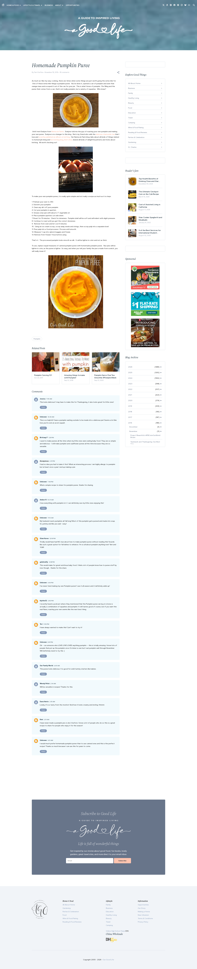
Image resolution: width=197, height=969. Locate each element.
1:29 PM (51, 437)
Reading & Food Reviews (137, 132)
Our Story (141, 908)
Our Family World (46, 666)
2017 (130, 417)
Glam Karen (44, 538)
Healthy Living (133, 98)
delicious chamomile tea (105, 134)
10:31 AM (50, 500)
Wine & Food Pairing (136, 127)
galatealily (44, 562)
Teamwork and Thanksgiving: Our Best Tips (145, 443)
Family (130, 93)
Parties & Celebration (136, 137)
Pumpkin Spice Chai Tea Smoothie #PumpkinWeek (105, 376)
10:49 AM (51, 417)
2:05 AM (57, 665)
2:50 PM (51, 601)
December (133, 427)
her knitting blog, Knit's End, (62, 140)
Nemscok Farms (58, 131)
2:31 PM (52, 461)
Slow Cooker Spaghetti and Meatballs (150, 218)
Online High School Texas (116, 931)
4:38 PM (52, 562)
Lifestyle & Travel (31, 5)
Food (130, 108)
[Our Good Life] (98, 28)
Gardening (132, 142)
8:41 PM (50, 642)
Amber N (43, 500)
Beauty (131, 103)
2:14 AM (53, 683)
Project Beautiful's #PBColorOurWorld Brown (145, 436)
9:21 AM (50, 740)
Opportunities (72, 5)
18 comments (64, 72)
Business (49, 5)
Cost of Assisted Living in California (149, 205)
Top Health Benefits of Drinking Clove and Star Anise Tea (149, 180)
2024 (130, 378)
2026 (130, 367)
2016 (130, 423)
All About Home (134, 83)
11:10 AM (50, 518)
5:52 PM (46, 624)
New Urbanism (143, 915)
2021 (130, 395)
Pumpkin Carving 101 (43, 375)
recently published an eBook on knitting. (54, 137)
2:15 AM (52, 701)
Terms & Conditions (145, 918)
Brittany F (44, 437)
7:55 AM (49, 399)
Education (132, 113)
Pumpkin (37, 339)
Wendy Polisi (45, 684)
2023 (130, 384)
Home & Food (13, 5)
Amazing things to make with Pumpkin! (74, 376)
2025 (130, 372)
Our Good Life (108, 960)
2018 (130, 412)
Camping (131, 123)
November (133, 431)
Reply (43, 407)
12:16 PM (53, 538)
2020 (130, 400)
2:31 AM (46, 719)
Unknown (43, 417)
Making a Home (144, 912)
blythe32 (43, 601)
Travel (130, 118)
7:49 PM (50, 482)
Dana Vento (44, 702)
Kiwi (41, 719)
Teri (41, 624)
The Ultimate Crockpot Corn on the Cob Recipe (149, 192)
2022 (130, 389)
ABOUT (58, 5)
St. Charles (132, 147)
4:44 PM (50, 582)
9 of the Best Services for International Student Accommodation (150, 231)
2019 (130, 406)
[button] (118, 72)
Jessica (42, 399)
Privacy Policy (143, 922)
